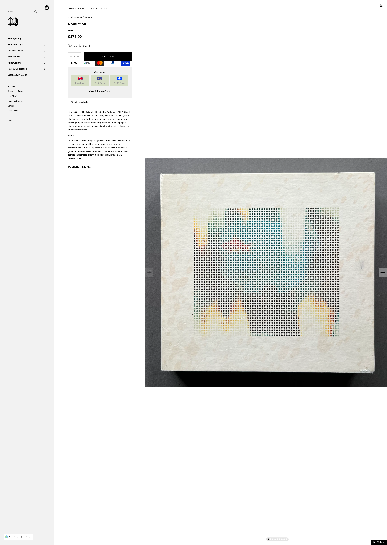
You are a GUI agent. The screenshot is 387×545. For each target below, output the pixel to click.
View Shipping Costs (100, 91)
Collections (92, 8)
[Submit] (35, 11)
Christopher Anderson (81, 17)
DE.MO (86, 166)
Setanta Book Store (76, 8)
